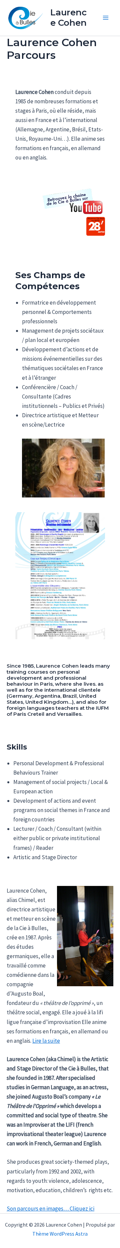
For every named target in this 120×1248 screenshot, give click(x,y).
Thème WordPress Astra (60, 1233)
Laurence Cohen (68, 17)
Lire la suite (46, 1040)
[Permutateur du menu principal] (106, 18)
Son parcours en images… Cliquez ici (50, 1208)
